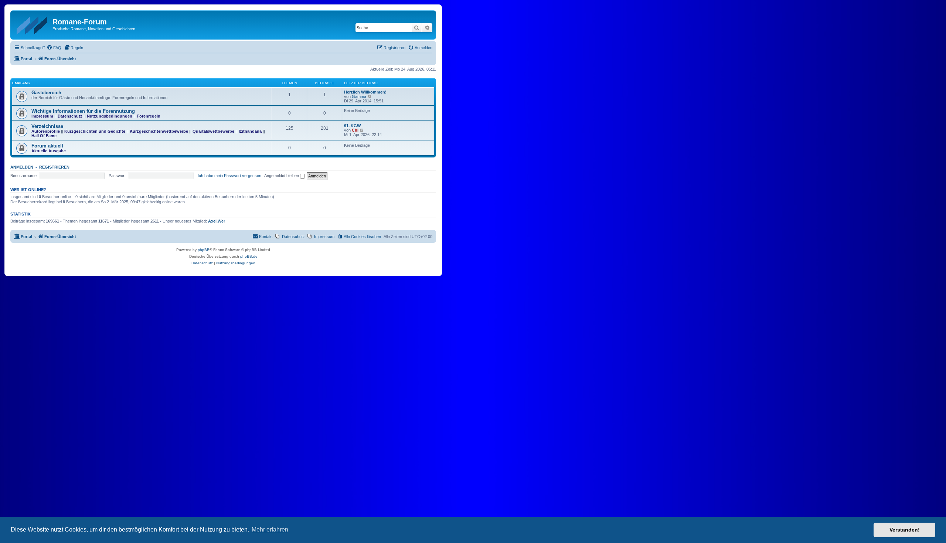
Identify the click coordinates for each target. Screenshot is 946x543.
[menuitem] (54, 47)
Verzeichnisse (47, 126)
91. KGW (352, 125)
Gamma (359, 96)
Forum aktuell (47, 146)
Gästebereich (46, 92)
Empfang (21, 83)
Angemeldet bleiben (282, 175)
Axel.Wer (216, 221)
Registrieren (54, 167)
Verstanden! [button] (904, 530)
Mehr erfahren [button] (270, 529)
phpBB (204, 250)
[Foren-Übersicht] (32, 24)
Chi (355, 130)
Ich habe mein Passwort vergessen (229, 175)
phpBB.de (249, 256)
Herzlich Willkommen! (365, 92)
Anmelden (21, 167)
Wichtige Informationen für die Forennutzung (83, 111)
